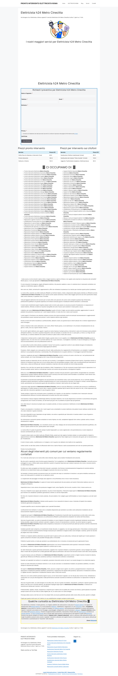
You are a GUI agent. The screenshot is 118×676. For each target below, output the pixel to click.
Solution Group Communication (69, 674)
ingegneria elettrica (35, 611)
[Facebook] (75, 641)
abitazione (79, 606)
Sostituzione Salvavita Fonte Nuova (57, 658)
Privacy (24, 130)
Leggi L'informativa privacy (50, 672)
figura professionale (38, 613)
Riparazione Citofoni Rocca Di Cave (56, 640)
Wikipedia (93, 620)
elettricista (89, 613)
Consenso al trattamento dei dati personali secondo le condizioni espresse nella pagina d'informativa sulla (50, 133)
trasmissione (82, 611)
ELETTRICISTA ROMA (73, 3)
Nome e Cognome (27, 93)
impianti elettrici (79, 605)
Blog (82, 3)
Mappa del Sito (71, 672)
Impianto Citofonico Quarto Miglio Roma (58, 664)
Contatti (94, 3)
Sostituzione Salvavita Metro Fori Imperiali (58, 649)
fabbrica (54, 606)
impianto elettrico (59, 608)
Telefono (24, 99)
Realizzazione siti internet (54, 674)
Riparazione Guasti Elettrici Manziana (57, 647)
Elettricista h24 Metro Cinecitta (60, 628)
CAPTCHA (24, 136)
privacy (76, 133)
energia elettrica (35, 606)
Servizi (87, 3)
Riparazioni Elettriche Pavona (55, 651)
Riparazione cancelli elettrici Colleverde (58, 666)
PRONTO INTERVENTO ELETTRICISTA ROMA (39, 3)
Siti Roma (80, 674)
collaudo (77, 610)
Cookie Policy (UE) (62, 672)
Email (61, 99)
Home (63, 3)
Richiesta (24, 105)
